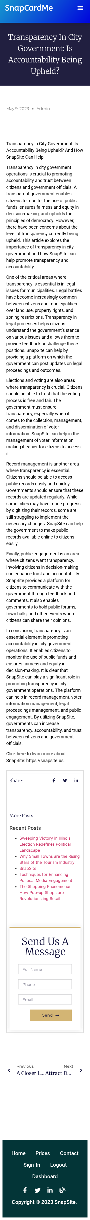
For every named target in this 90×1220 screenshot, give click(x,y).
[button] (80, 8)
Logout (58, 1165)
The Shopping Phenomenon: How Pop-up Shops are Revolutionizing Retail (46, 892)
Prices (43, 1153)
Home (19, 1153)
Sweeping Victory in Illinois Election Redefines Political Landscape (45, 844)
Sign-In (32, 1165)
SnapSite (28, 868)
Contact (69, 1153)
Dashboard (45, 1176)
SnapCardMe (29, 8)
